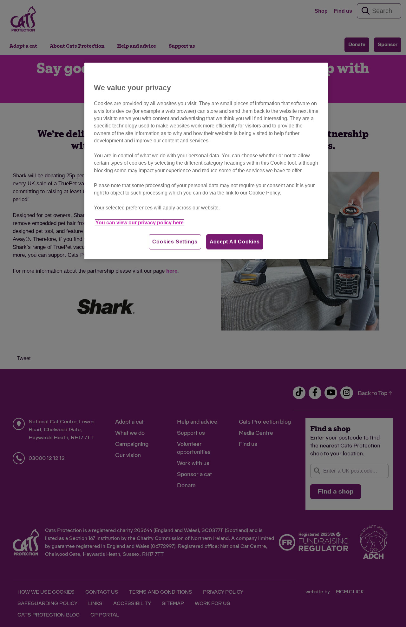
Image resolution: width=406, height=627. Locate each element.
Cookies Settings (175, 241)
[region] (206, 161)
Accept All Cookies (235, 241)
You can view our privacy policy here (139, 222)
